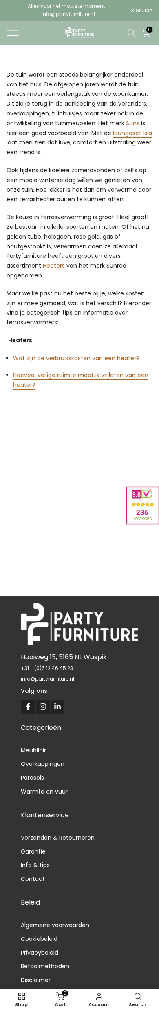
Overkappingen (42, 764)
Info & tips (35, 865)
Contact (33, 879)
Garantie (33, 851)
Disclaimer (36, 980)
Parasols (32, 778)
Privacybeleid (39, 953)
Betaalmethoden (45, 966)
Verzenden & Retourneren (58, 838)
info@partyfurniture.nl (47, 678)
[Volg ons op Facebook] (28, 707)
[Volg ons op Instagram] (43, 707)
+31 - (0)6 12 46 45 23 (47, 668)
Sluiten (143, 10)
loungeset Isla (132, 133)
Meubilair (33, 750)
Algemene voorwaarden (55, 925)
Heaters (54, 266)
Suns (133, 123)
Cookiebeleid (39, 939)
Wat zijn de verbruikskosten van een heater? (76, 358)
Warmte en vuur (44, 791)
